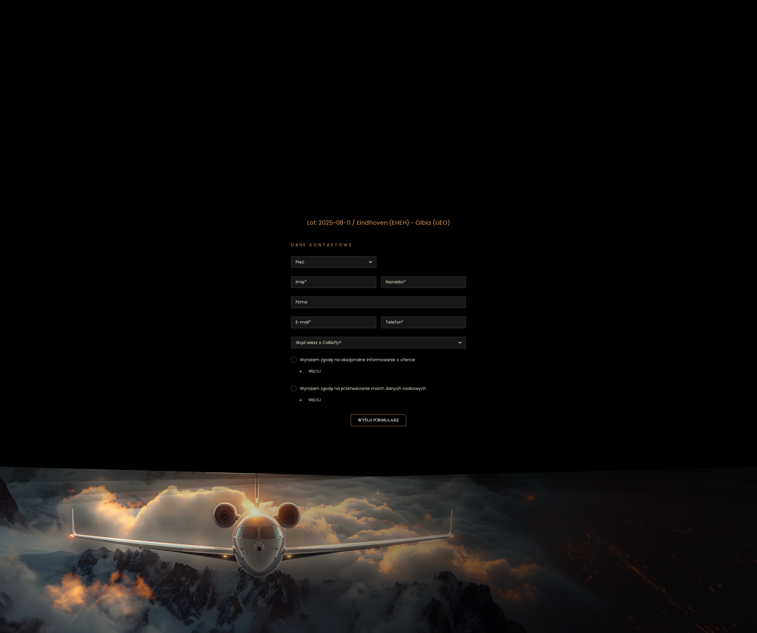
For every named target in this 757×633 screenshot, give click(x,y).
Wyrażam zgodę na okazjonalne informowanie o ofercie (357, 360)
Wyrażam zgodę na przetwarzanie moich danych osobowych (363, 388)
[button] (378, 373)
